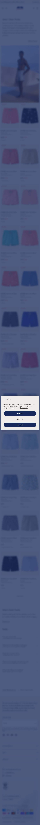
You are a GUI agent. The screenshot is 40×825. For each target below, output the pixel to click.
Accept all (20, 413)
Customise (20, 419)
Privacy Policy (24, 408)
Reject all (20, 425)
